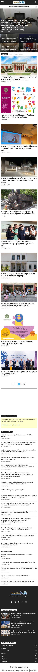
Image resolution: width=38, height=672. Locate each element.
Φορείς (2, 656)
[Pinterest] (19, 602)
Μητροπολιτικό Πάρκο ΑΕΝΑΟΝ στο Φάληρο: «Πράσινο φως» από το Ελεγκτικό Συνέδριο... (22, 623)
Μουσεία (15, 54)
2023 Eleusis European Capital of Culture (18, 6)
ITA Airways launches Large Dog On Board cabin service (18, 562)
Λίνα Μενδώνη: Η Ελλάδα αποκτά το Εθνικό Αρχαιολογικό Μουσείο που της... (19, 78)
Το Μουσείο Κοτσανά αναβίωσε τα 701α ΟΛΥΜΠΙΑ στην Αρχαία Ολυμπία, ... (17, 305)
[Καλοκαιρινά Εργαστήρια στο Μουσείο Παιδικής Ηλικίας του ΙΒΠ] (19, 326)
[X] (23, 602)
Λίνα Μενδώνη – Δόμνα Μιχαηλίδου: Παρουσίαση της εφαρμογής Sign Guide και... (17, 243)
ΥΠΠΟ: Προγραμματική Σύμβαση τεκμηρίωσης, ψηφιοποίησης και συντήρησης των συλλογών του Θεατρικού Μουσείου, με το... (17, 474)
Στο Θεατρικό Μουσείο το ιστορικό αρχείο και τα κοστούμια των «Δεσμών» (8, 40)
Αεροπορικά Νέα (5, 651)
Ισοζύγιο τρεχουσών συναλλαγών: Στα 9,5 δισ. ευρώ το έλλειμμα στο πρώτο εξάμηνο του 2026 (18, 450)
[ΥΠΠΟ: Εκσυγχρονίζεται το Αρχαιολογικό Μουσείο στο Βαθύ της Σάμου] (19, 262)
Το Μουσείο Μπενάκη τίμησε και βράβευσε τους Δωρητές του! (19, 372)
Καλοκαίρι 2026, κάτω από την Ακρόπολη (28, 49)
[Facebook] (12, 602)
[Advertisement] (14, 401)
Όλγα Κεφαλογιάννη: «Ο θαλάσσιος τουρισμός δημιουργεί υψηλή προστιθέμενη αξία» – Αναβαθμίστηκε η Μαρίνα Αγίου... (16, 520)
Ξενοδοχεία (4, 661)
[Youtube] (26, 602)
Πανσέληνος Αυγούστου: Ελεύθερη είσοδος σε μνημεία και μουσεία (28, 40)
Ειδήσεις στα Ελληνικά (7, 645)
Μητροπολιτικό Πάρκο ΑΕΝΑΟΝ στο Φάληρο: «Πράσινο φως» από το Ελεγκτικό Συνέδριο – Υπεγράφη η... (18, 443)
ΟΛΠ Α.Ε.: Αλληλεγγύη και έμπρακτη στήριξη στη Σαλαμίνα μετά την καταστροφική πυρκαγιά (16, 528)
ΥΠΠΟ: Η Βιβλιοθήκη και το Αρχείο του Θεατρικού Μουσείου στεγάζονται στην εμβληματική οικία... (9, 48)
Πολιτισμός (3, 653)
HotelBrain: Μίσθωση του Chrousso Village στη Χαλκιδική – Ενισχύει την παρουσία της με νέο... (19, 496)
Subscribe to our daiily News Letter (11, 425)
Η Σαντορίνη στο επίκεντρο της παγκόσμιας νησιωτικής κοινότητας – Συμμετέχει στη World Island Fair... (19, 511)
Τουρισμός (3, 648)
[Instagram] (15, 602)
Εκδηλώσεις (4, 658)
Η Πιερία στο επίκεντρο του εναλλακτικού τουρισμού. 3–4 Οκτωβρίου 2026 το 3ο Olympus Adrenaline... (18, 504)
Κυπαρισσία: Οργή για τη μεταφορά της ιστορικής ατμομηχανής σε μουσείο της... (18, 212)
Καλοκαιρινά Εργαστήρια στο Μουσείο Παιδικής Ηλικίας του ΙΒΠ (17, 342)
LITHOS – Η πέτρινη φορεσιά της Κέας (13, 490)
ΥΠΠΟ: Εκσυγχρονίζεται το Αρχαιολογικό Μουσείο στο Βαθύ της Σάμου (18, 274)
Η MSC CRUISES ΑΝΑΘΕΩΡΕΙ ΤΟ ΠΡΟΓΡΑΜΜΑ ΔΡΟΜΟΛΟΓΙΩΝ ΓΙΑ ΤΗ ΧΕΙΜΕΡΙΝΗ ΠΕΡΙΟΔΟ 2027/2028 (17, 466)
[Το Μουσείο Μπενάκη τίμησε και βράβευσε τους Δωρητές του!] (19, 360)
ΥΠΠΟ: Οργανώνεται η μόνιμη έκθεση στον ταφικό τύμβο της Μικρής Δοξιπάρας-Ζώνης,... (19, 180)
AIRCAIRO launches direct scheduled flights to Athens (17, 582)
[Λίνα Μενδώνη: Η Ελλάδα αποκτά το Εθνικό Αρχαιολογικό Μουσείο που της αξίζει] (19, 65)
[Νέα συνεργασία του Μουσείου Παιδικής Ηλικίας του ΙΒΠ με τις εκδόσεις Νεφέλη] (19, 99)
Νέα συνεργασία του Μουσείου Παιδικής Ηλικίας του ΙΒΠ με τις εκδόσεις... (18, 116)
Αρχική (10, 54)
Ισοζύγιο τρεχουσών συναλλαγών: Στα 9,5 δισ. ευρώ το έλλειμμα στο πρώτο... (23, 631)
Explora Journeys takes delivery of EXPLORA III (15, 576)
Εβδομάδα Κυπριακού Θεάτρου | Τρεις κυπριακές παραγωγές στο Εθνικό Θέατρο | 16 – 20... (17, 483)
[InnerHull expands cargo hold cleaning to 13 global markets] (5, 616)
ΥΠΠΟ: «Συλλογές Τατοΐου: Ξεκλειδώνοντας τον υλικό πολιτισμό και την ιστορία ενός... (19, 148)
